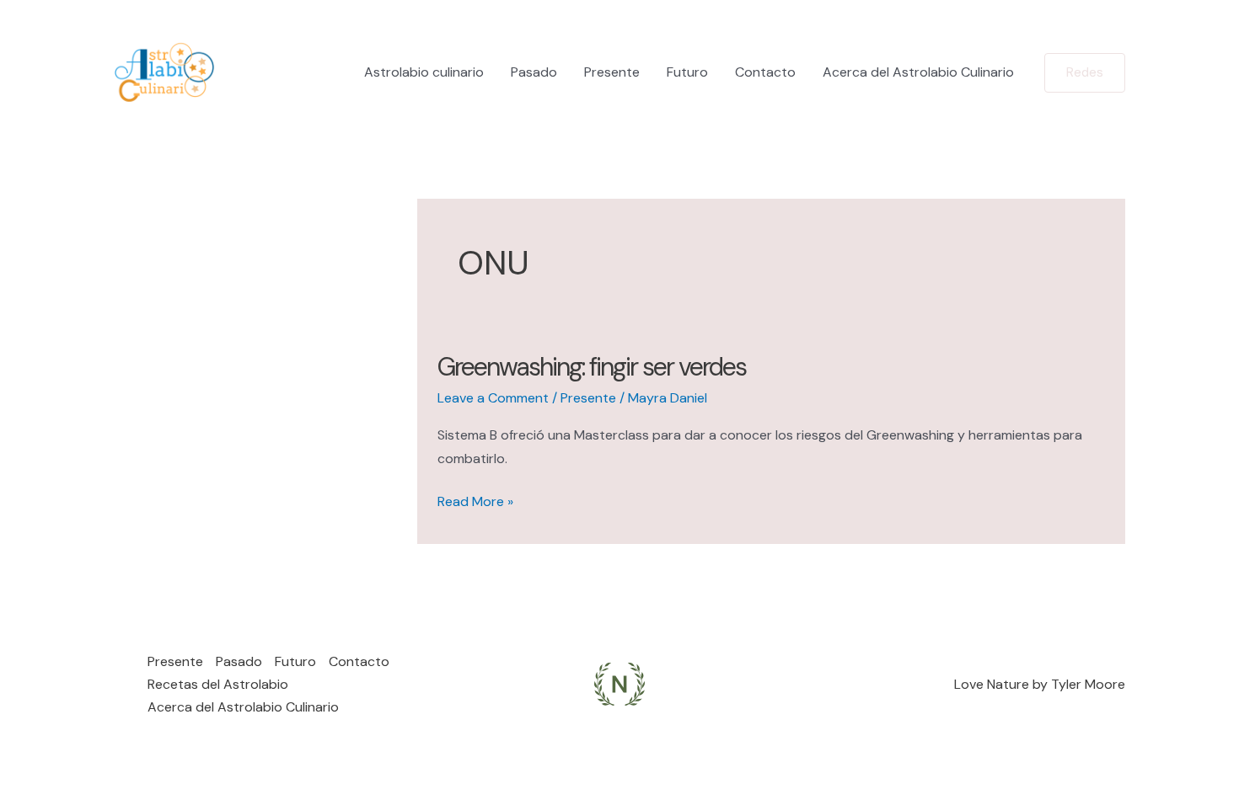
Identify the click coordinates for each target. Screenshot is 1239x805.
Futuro (687, 72)
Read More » (475, 502)
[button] (1084, 73)
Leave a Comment (493, 398)
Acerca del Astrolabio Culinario (918, 72)
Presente (612, 72)
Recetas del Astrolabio (218, 684)
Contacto (765, 72)
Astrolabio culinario (424, 72)
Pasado (534, 72)
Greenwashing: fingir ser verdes (591, 366)
